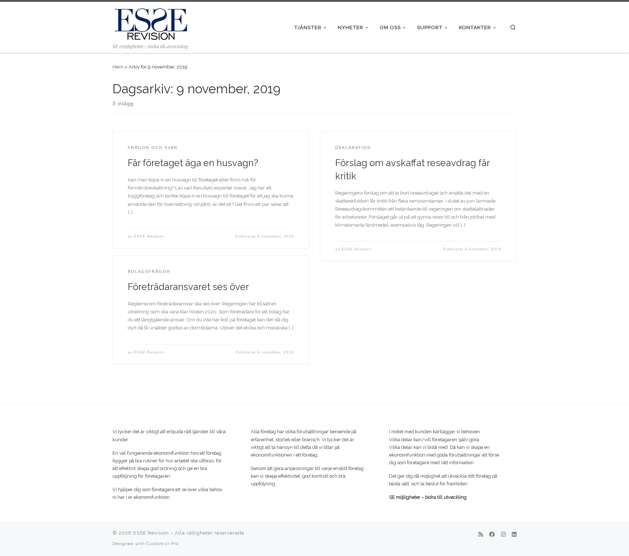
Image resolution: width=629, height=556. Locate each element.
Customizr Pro (162, 543)
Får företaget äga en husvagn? (193, 162)
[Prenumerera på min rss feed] (480, 534)
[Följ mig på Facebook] (492, 534)
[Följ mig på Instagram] (503, 534)
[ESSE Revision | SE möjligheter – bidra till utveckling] (150, 22)
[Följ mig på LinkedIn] (514, 534)
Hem (117, 67)
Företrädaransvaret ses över (188, 286)
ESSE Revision (149, 236)
